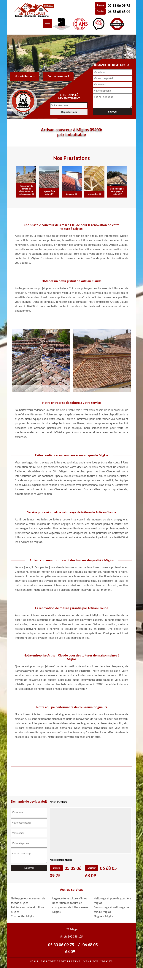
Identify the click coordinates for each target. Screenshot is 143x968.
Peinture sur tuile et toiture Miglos (27, 910)
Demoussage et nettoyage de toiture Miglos (111, 910)
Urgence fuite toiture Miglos (69, 898)
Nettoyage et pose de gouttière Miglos (112, 901)
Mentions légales (98, 961)
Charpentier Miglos (22, 916)
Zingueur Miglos (103, 916)
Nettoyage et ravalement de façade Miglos (28, 901)
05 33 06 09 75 (119, 6)
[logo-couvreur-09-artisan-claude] (34, 10)
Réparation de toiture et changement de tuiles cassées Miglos (70, 908)
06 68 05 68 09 (119, 12)
